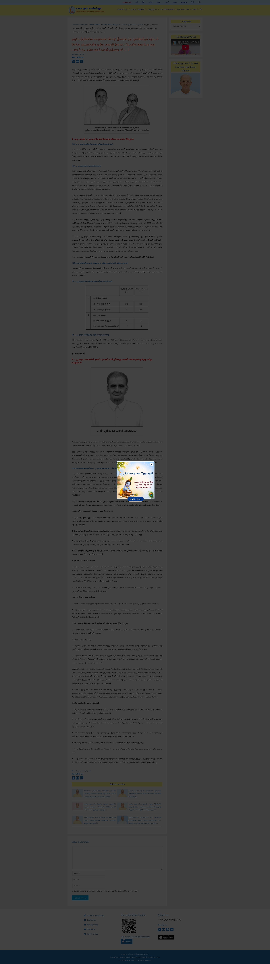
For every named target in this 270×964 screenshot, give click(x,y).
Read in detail (136, 499)
